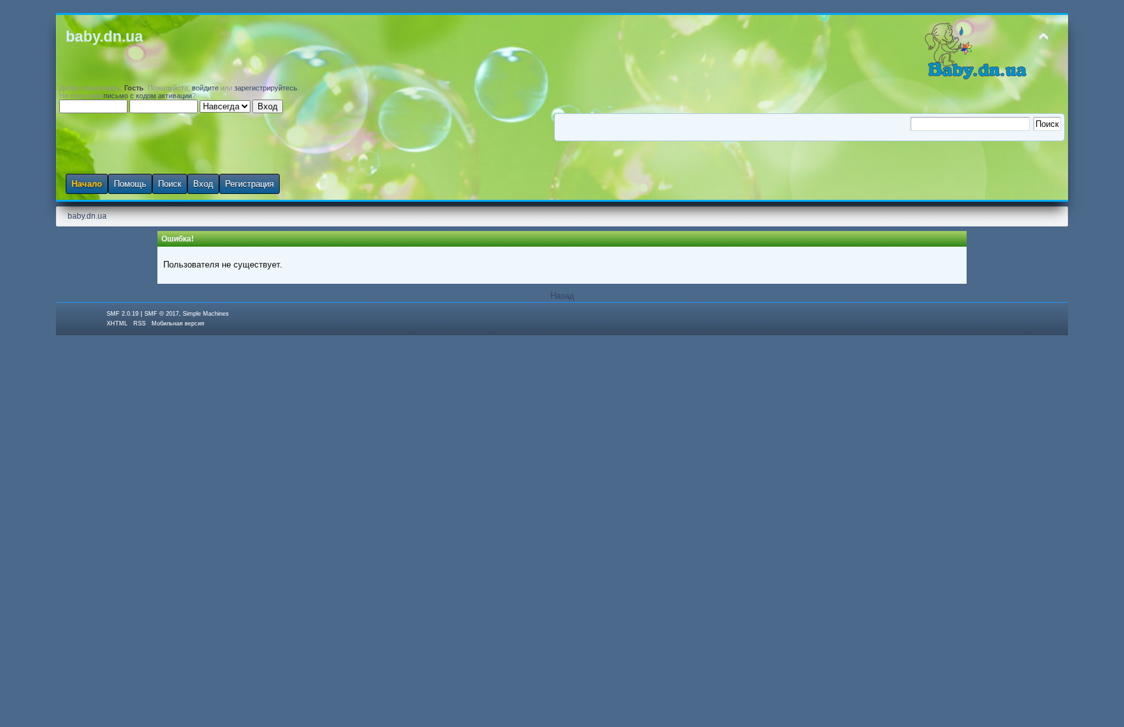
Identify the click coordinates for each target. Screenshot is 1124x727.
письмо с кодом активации (147, 96)
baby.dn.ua (104, 36)
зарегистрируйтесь (265, 88)
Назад (562, 296)
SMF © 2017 (161, 313)
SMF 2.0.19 (123, 313)
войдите (205, 88)
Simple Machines (206, 313)
